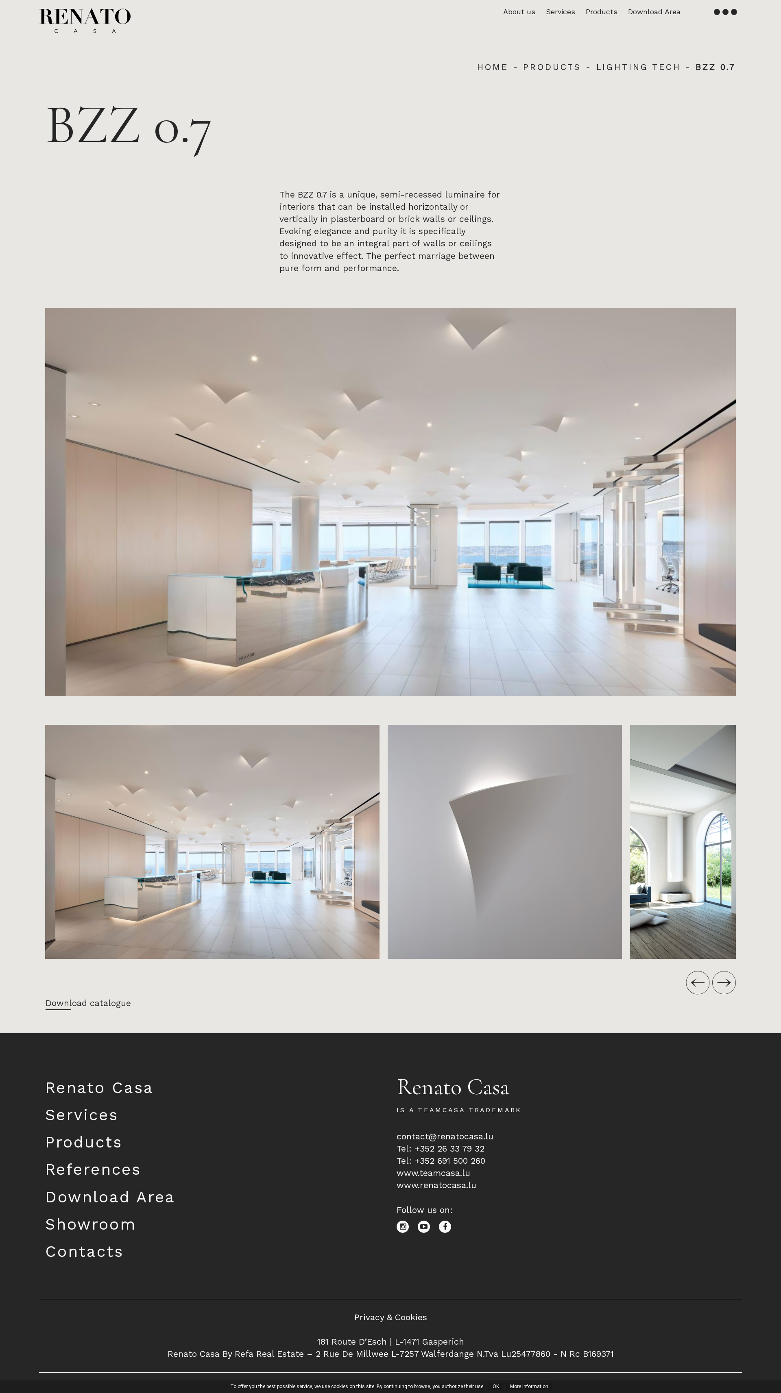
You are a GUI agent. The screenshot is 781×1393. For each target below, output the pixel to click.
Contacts (84, 1251)
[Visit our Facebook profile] (448, 1226)
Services (560, 11)
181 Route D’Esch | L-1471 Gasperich (390, 1341)
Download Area (654, 11)
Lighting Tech (638, 67)
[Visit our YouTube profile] (428, 1226)
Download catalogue (88, 1003)
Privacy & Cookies (390, 1317)
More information (529, 1386)
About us (519, 11)
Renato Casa (99, 1087)
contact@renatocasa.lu (445, 1136)
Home (492, 67)
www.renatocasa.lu (436, 1185)
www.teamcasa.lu (433, 1173)
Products (601, 11)
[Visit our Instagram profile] (407, 1226)
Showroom (90, 1224)
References (93, 1169)
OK (496, 1386)
